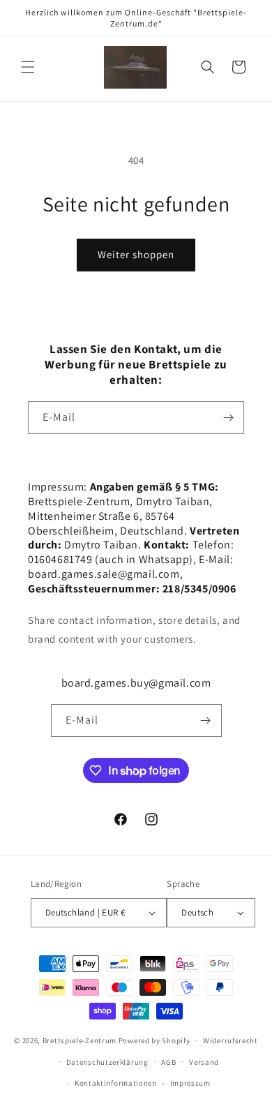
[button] (28, 67)
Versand (204, 1062)
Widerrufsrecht (230, 1040)
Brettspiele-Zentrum (79, 1040)
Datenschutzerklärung (107, 1062)
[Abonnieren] (228, 417)
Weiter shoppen (136, 254)
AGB (168, 1062)
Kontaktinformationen (116, 1083)
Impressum (190, 1083)
